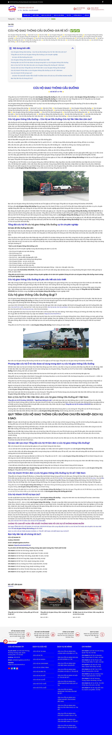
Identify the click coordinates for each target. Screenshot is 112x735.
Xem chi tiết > (12, 617)
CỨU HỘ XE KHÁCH (39, 659)
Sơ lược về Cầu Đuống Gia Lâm (22, 57)
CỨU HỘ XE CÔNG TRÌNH (41, 667)
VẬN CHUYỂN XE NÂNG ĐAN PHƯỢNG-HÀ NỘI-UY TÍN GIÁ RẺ (68, 670)
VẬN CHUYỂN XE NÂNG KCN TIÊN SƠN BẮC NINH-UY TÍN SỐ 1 (68, 720)
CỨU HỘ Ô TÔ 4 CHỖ (39, 687)
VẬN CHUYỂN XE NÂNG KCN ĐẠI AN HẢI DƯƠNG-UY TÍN (68, 658)
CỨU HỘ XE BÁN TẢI (39, 671)
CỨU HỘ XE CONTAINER (40, 663)
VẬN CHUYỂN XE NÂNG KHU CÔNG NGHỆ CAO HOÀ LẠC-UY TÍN (68, 683)
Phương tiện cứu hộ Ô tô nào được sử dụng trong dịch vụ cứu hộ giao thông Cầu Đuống (39, 62)
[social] (12, 668)
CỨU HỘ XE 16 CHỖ (39, 679)
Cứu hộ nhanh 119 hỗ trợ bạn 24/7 (21, 73)
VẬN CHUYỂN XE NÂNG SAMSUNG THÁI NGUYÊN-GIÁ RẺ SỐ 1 (67, 691)
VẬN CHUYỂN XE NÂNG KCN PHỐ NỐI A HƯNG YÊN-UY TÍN (67, 714)
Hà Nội (60, 478)
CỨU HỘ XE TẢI (37, 655)
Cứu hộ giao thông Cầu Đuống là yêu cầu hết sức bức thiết (30, 60)
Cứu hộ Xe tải (51, 307)
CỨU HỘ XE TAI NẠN (39, 651)
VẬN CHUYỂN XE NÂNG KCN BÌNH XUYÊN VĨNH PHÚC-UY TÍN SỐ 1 (68, 707)
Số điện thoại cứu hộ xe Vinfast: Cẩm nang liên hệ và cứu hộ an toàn (88, 613)
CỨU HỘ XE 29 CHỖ (39, 675)
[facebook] (102, 1)
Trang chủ (11, 19)
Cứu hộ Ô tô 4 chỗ (17, 307)
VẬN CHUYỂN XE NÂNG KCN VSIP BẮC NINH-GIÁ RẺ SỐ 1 (66, 664)
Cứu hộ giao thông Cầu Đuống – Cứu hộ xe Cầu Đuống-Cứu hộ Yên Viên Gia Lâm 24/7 (39, 52)
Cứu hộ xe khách (62, 307)
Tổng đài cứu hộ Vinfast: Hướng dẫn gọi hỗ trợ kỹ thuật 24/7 (23, 613)
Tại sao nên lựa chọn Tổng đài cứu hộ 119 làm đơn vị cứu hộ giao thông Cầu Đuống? (38, 67)
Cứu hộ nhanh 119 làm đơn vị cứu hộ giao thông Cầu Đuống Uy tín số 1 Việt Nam (36, 70)
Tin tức (19, 19)
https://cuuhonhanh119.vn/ (52, 313)
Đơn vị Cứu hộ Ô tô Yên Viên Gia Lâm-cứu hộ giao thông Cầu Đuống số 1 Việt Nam (37, 65)
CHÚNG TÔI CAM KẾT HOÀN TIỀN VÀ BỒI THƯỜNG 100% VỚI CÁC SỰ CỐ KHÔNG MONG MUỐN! (42, 75)
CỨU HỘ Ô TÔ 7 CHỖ (39, 683)
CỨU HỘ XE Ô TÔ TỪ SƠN (19, 520)
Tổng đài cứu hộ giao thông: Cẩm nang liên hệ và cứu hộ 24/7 (55, 613)
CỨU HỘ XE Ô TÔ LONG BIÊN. (36, 520)
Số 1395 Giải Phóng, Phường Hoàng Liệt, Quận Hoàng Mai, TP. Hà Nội (19, 652)
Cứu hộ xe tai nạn (28, 309)
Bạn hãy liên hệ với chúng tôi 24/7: (22, 78)
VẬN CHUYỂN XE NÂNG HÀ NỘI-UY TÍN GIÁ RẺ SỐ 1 (68, 676)
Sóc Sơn (93, 478)
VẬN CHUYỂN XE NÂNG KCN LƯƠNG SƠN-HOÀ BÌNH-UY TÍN (67, 652)
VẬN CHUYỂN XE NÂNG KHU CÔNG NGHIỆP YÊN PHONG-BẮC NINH (67, 699)
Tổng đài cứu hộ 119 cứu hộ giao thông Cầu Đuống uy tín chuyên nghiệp (34, 54)
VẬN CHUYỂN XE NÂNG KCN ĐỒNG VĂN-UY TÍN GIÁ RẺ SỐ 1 (67, 726)
